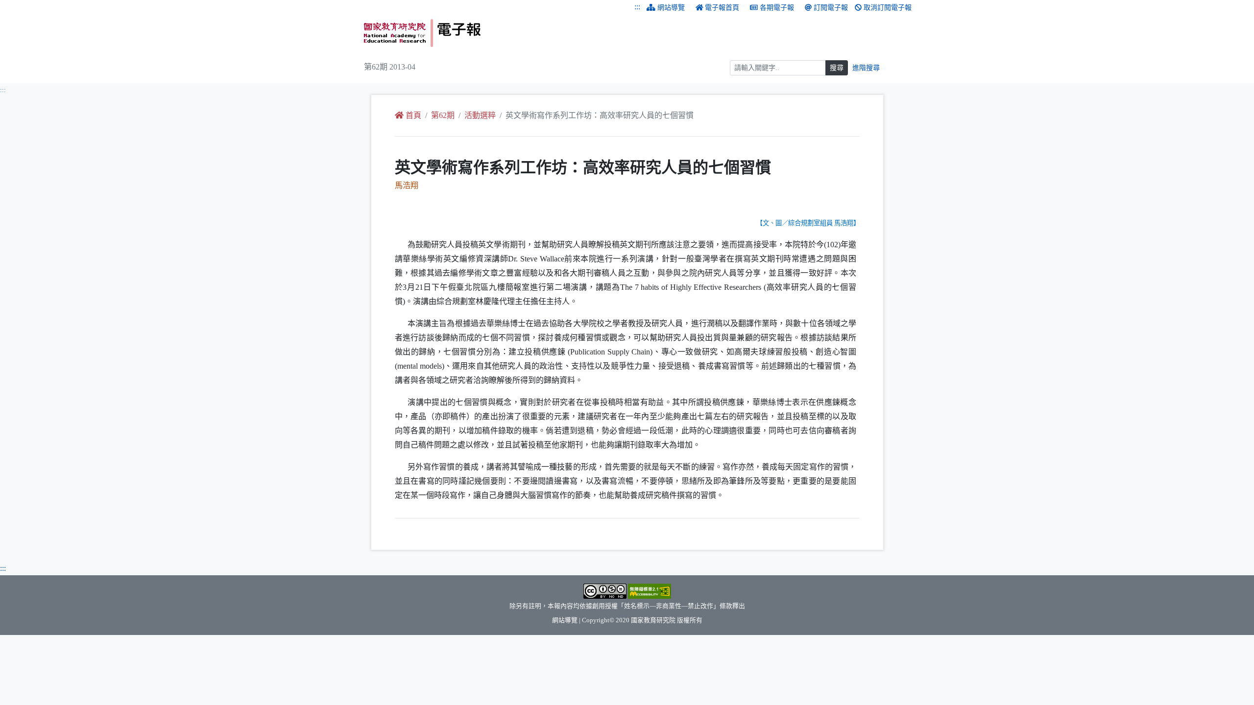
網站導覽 (671, 7)
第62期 (443, 115)
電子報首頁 (722, 7)
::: (637, 6)
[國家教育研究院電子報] (492, 33)
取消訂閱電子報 (888, 7)
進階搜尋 (866, 67)
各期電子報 (777, 7)
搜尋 (837, 67)
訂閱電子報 (831, 7)
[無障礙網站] (649, 590)
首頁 (413, 115)
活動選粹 (480, 115)
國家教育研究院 (653, 620)
